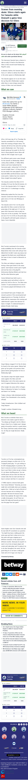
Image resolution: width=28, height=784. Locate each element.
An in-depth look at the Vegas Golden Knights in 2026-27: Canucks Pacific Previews (13, 629)
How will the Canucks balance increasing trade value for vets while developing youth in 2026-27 (15, 640)
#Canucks (6, 104)
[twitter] (7, 574)
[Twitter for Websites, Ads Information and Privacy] (24, 125)
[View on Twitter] (24, 98)
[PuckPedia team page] (24, 574)
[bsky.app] (10, 574)
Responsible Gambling (22, 759)
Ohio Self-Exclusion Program (9, 768)
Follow (18, 99)
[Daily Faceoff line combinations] (20, 574)
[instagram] (21, 724)
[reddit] (17, 574)
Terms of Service (12, 759)
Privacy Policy (4, 759)
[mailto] (14, 574)
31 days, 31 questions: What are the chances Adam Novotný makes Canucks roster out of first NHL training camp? (14, 634)
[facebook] (3, 574)
